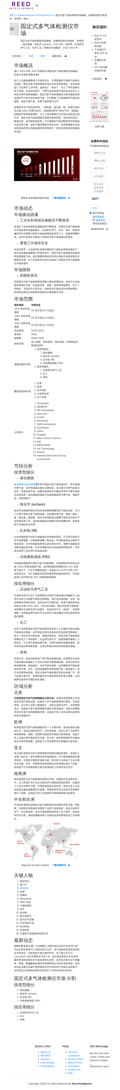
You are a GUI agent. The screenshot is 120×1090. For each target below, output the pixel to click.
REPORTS (46, 1055)
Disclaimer (74, 1066)
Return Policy (75, 1062)
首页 (12, 15)
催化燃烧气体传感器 (24, 484)
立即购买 (97, 78)
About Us (46, 1052)
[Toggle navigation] (37, 5)
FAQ (70, 1073)
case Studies (48, 1062)
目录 (31, 56)
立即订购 (99, 126)
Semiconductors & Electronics (34, 15)
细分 (43, 56)
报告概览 (16, 56)
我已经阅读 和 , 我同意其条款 (100, 218)
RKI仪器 (24, 888)
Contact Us (74, 1069)
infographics (47, 1066)
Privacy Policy (76, 1059)
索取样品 (57, 56)
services (45, 1059)
